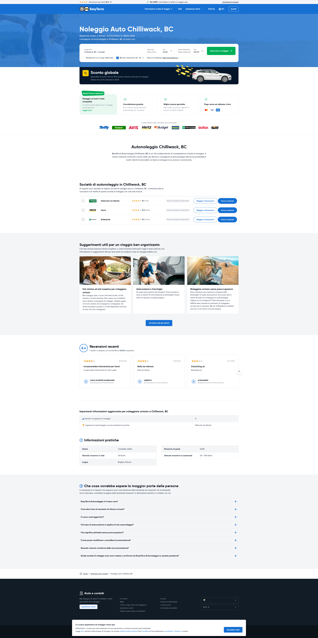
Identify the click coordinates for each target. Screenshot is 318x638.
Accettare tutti (233, 629)
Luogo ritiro (88, 49)
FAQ (180, 9)
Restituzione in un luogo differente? (99, 58)
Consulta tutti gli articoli (159, 323)
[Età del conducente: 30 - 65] (117, 58)
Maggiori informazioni (205, 201)
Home (85, 574)
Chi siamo (124, 599)
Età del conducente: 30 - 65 (130, 58)
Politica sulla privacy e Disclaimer (132, 611)
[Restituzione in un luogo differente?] (83, 58)
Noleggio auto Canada (99, 574)
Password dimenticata (168, 602)
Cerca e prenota (227, 201)
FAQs (122, 602)
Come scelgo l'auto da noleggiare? (133, 605)
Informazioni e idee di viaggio (157, 9)
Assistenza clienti (193, 9)
